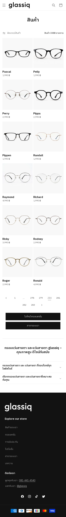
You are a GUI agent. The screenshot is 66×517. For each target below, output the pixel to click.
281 (58, 298)
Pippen (6, 155)
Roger (6, 281)
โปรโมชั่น (9, 449)
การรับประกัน (11, 442)
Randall (38, 155)
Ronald (37, 281)
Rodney (38, 239)
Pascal (6, 72)
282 (24, 305)
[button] (4, 5)
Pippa (37, 113)
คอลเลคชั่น (10, 435)
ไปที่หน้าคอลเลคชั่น (33, 317)
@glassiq (22, 486)
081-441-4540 (27, 480)
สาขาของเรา (33, 326)
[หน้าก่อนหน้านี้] (6, 298)
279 (41, 298)
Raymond (8, 197)
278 (32, 298)
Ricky (5, 239)
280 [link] (49, 298)
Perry (5, 113)
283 (33, 305)
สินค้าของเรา (11, 427)
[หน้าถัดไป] (41, 305)
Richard (38, 197)
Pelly (36, 72)
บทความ (9, 463)
